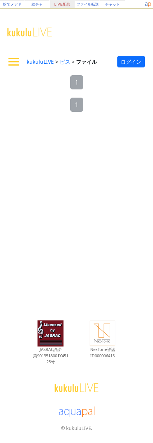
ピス (65, 61)
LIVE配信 (62, 4)
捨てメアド (12, 4)
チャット (112, 4)
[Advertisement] (76, 217)
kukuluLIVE (40, 61)
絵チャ (37, 4)
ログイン (131, 61)
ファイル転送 (87, 4)
